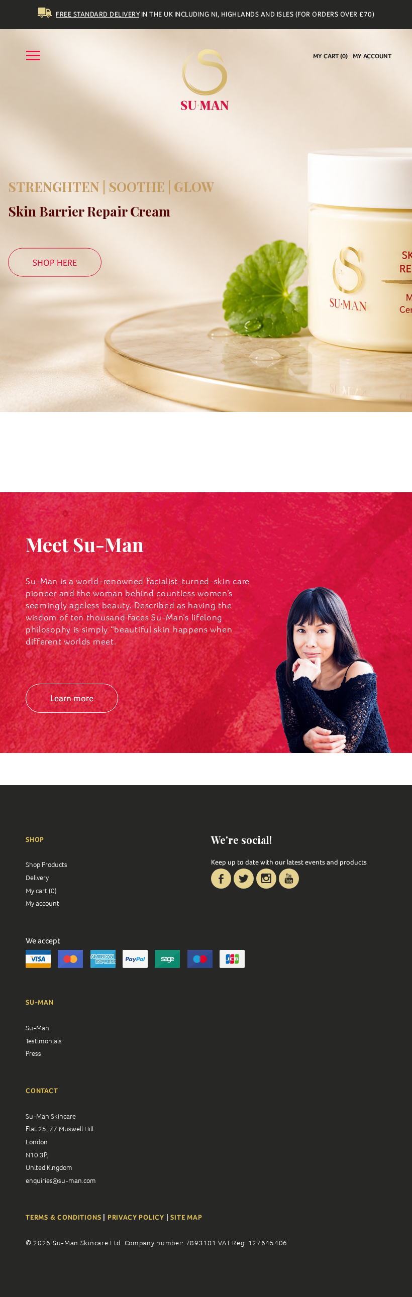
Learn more (71, 698)
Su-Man (37, 1028)
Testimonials (44, 1041)
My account (372, 56)
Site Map (186, 1217)
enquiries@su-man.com (61, 1180)
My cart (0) (330, 56)
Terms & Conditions (64, 1217)
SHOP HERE (55, 262)
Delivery (37, 878)
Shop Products (46, 864)
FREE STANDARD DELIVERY (97, 14)
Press (33, 1053)
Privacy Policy (136, 1217)
